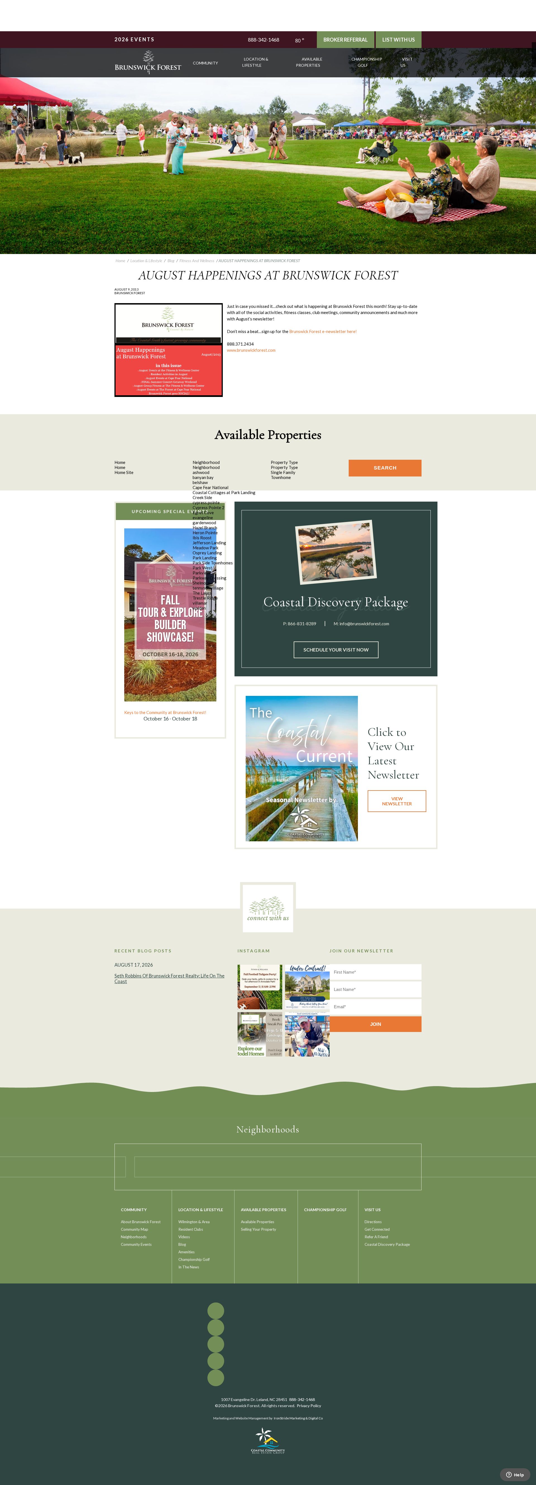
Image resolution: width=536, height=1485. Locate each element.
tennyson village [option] (208, 587)
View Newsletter (397, 801)
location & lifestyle (255, 62)
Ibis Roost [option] (202, 537)
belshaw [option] (200, 482)
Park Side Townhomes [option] (213, 562)
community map (134, 1229)
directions (373, 1222)
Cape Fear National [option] (210, 487)
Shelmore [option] (201, 582)
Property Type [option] (284, 467)
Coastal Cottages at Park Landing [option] (224, 492)
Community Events (136, 1244)
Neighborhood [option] (206, 467)
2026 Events (134, 39)
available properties (309, 62)
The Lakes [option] (202, 592)
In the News (188, 1267)
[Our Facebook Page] (534, 44)
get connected (377, 1229)
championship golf (366, 62)
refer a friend (376, 1237)
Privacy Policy (309, 1405)
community (205, 63)
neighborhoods (134, 1237)
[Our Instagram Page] (534, 57)
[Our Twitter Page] (534, 48)
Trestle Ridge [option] (205, 597)
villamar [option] (200, 602)
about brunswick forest (141, 1222)
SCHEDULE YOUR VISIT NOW (336, 650)
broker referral (346, 40)
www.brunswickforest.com (251, 350)
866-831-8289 (302, 623)
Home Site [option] (123, 472)
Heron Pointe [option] (205, 532)
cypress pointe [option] (206, 502)
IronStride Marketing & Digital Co (298, 1418)
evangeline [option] (203, 517)
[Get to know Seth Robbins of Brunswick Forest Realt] (307, 1034)
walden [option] (199, 607)
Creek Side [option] (202, 497)
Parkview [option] (201, 572)
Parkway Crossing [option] (209, 577)
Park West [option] (202, 567)
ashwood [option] (201, 472)
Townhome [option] (281, 477)
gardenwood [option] (204, 522)
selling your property (258, 1229)
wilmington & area (194, 1222)
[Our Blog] (534, 61)
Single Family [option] (283, 472)
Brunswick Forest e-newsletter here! (323, 331)
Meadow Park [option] (205, 547)
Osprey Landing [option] (207, 552)
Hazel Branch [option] (205, 527)
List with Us (398, 40)
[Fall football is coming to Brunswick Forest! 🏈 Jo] (260, 987)
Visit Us (407, 62)
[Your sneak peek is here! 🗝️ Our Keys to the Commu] (260, 1034)
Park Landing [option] (205, 557)
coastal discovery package (387, 1244)
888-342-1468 (263, 40)
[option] (170, 625)
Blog (182, 1244)
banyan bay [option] (203, 477)
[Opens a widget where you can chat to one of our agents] (515, 1475)
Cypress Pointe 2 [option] (208, 507)
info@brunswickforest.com (364, 623)
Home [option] (119, 467)
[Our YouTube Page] (534, 53)
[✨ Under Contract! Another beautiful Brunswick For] (307, 987)
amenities (186, 1252)
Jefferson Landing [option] (209, 542)
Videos (184, 1237)
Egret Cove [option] (203, 512)
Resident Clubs (190, 1229)
